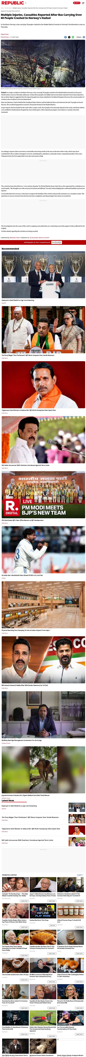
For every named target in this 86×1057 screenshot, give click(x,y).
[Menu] (82, 3)
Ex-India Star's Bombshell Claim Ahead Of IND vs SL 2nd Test (22, 575)
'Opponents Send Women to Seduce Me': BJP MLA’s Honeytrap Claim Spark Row (29, 410)
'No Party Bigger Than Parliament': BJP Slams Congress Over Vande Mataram (28, 355)
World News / (8, 8)
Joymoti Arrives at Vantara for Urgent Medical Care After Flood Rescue (25, 795)
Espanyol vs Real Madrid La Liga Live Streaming (18, 300)
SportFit (4, 303)
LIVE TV (77, 3)
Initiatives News (6, 743)
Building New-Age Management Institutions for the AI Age (21, 740)
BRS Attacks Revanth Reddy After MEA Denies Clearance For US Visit (25, 685)
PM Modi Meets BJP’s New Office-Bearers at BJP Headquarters (23, 520)
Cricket (3, 578)
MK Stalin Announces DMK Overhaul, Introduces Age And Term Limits (25, 465)
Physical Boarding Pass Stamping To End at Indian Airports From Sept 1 (26, 630)
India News (5, 358)
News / (3, 8)
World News (5, 37)
